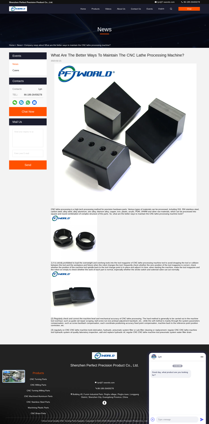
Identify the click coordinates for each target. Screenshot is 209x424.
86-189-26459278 (191, 2)
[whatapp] (28, 102)
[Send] (202, 419)
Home (83, 9)
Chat (189, 9)
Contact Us (136, 9)
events (150, 9)
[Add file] (153, 419)
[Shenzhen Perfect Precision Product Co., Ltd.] (18, 8)
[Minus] (202, 357)
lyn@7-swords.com (166, 2)
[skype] (21, 102)
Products (96, 9)
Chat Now (28, 111)
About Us (121, 9)
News (19, 45)
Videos (108, 9)
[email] (34, 102)
